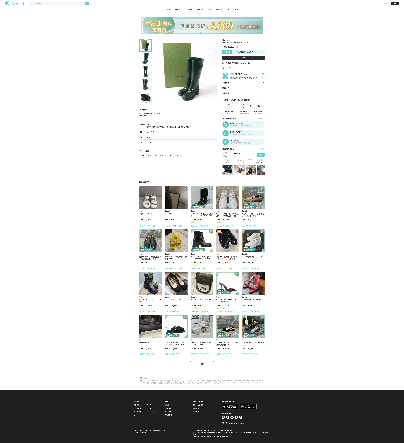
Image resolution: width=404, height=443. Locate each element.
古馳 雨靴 (153, 382)
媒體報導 (196, 412)
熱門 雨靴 (166, 384)
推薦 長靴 (219, 384)
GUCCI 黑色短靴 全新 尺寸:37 (169, 380)
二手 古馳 (188, 382)
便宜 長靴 (193, 384)
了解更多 (262, 118)
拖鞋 (178, 155)
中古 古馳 (214, 382)
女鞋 (148, 132)
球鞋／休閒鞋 (159, 155)
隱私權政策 (168, 415)
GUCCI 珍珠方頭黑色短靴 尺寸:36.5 (149, 380)
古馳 (215, 380)
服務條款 (168, 412)
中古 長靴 (213, 384)
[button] (227, 161)
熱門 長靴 (206, 384)
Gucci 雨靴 (167, 382)
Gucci (148, 137)
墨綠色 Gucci (246, 380)
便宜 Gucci (235, 382)
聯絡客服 (168, 408)
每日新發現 (137, 405)
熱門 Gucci (250, 382)
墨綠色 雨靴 (254, 380)
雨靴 (228, 380)
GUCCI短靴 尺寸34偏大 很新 (206, 380)
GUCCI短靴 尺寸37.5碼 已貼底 (187, 380)
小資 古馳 (201, 382)
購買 (243, 57)
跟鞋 (149, 155)
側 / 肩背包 (137, 412)
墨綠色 (224, 380)
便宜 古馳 (194, 382)
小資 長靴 (199, 384)
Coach (149, 405)
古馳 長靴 (160, 382)
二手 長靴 (186, 384)
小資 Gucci (243, 382)
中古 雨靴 (173, 384)
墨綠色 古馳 (238, 380)
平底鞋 (170, 155)
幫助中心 (168, 405)
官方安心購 (137, 408)
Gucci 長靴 (174, 382)
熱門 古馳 (207, 382)
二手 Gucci (228, 382)
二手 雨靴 (146, 384)
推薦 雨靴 (179, 384)
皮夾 (135, 415)
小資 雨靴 (160, 384)
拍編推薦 (196, 408)
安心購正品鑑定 (198, 405)
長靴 (232, 380)
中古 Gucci (257, 382)
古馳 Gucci (146, 382)
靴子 (152, 132)
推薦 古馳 (221, 382)
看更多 (202, 364)
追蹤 (260, 155)
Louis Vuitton (151, 412)
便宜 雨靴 (153, 384)
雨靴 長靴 (181, 382)
